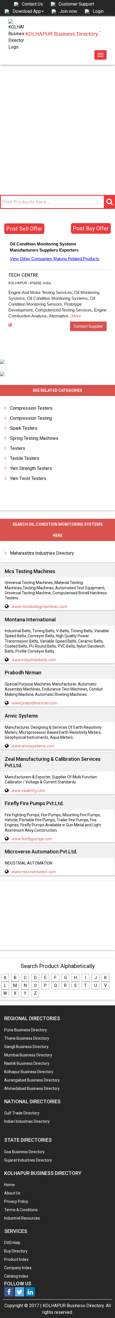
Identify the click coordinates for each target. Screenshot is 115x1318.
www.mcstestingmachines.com (39, 606)
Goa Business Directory (24, 1152)
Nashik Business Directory (26, 1063)
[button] (28, 11)
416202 (35, 283)
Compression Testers (31, 408)
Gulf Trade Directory (21, 1113)
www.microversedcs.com (34, 872)
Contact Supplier (88, 326)
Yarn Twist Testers (28, 478)
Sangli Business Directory (26, 1046)
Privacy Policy (16, 1201)
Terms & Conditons (21, 1210)
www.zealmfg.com (28, 790)
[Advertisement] (57, 124)
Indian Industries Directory (27, 1121)
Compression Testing (31, 418)
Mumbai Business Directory (28, 1055)
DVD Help (12, 1242)
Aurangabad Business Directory (32, 1080)
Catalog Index (16, 1276)
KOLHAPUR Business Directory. (74, 1305)
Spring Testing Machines (34, 438)
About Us (12, 1193)
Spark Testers (23, 428)
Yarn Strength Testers (31, 468)
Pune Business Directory (25, 1030)
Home (9, 1184)
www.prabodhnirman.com (35, 703)
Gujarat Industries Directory (28, 1160)
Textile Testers (24, 458)
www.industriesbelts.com (34, 660)
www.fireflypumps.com (32, 839)
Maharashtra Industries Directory (42, 553)
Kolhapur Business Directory (28, 1072)
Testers (17, 448)
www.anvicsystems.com (33, 746)
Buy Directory (16, 1251)
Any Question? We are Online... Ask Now (102, 1305)
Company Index (18, 1268)
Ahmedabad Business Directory (32, 1088)
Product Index (16, 1259)
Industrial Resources (22, 1218)
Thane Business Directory (26, 1038)
